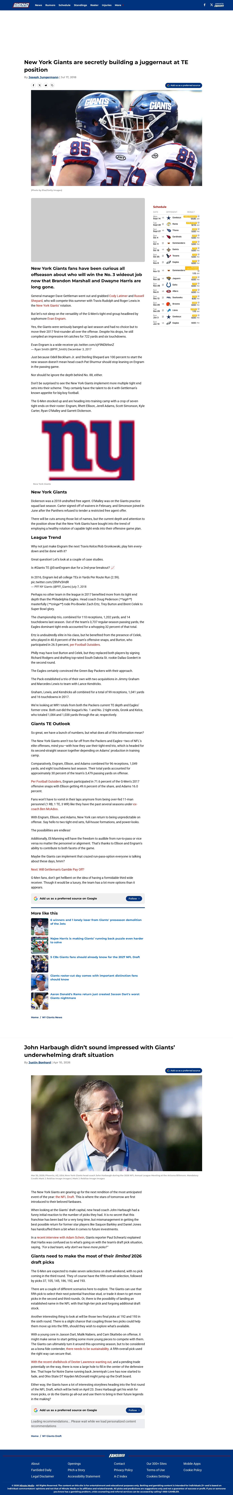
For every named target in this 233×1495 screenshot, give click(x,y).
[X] (211, 4)
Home (35, 1017)
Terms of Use (156, 1470)
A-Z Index (120, 1476)
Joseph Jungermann (43, 77)
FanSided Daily (41, 1470)
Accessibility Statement (84, 1476)
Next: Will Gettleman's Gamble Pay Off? (57, 869)
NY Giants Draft (52, 1436)
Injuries (106, 5)
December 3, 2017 (79, 349)
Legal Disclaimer (42, 1476)
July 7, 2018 (79, 587)
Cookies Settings (158, 1476)
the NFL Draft (65, 1197)
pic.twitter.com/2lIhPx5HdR (50, 582)
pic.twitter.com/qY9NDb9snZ (94, 345)
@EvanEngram (60, 567)
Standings (80, 5)
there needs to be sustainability (87, 1349)
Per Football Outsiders (46, 781)
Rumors (50, 5)
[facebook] (204, 4)
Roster (94, 5)
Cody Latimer (118, 296)
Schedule (65, 5)
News (38, 5)
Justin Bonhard (40, 1062)
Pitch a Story (76, 1470)
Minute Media (26, 1485)
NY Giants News (52, 1017)
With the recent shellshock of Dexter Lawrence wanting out (71, 1362)
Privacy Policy (123, 1470)
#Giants (39, 567)
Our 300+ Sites (157, 1463)
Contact (119, 1463)
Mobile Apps (192, 1463)
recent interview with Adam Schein (60, 1237)
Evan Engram (56, 318)
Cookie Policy (193, 1470)
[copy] (52, 85)
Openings (74, 1463)
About (35, 1463)
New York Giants (47, 305)
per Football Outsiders (85, 644)
